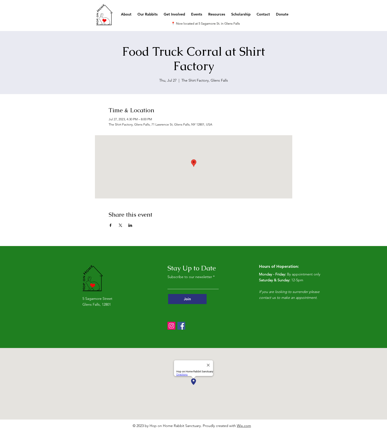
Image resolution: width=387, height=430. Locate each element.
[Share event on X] (120, 225)
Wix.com (244, 426)
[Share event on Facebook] (110, 225)
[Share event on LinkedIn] (130, 225)
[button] (126, 14)
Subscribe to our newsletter (189, 277)
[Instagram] (171, 326)
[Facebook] (181, 326)
